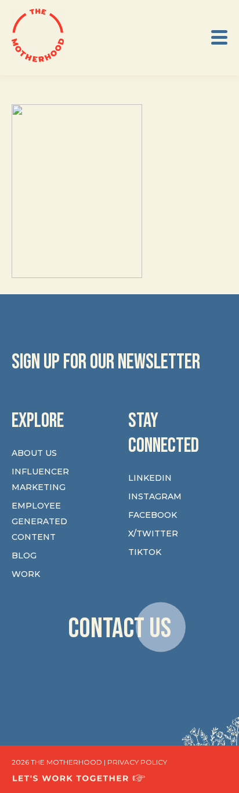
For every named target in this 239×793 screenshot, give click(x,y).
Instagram (155, 496)
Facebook (152, 515)
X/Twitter (153, 533)
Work (26, 574)
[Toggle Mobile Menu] (219, 37)
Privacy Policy (137, 762)
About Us (34, 453)
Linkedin (150, 478)
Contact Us (119, 628)
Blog (24, 555)
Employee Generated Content (39, 521)
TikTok (144, 552)
